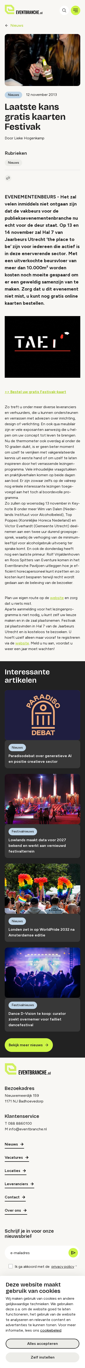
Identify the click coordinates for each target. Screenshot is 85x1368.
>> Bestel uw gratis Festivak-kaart (35, 392)
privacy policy (62, 1266)
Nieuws (16, 25)
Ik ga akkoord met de (44, 1266)
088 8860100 (20, 1123)
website (57, 598)
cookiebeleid (50, 1330)
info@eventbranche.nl (28, 1129)
